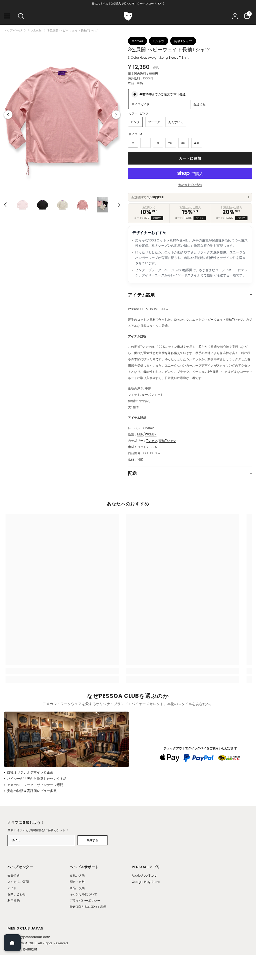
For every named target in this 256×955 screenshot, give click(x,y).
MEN (140, 434)
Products (35, 30)
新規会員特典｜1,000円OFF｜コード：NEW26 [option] (128, 3)
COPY (157, 218)
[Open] (12, 942)
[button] (8, 114)
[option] (62, 114)
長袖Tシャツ (167, 440)
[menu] (7, 16)
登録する (92, 840)
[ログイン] (235, 16)
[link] (62, 671)
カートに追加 (190, 158)
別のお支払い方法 (190, 185)
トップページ (13, 30)
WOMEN (150, 434)
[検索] (21, 16)
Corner (148, 428)
